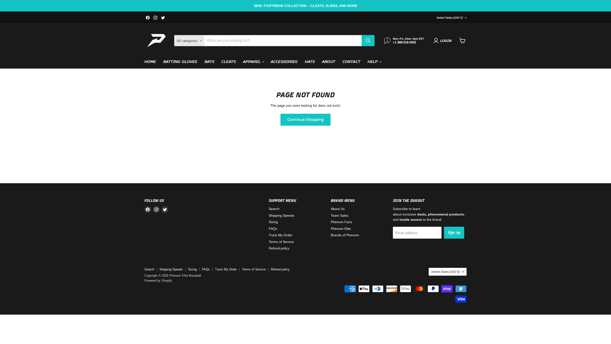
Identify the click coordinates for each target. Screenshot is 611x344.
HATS (310, 61)
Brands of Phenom (345, 235)
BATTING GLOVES (180, 61)
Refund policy (279, 248)
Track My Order (280, 235)
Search (274, 209)
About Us (338, 209)
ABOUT (328, 61)
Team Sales (339, 215)
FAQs (273, 229)
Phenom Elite (341, 229)
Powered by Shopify (158, 280)
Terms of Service (281, 242)
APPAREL (252, 61)
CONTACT (351, 61)
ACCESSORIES (284, 61)
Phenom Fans (341, 222)
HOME (150, 61)
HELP (373, 61)
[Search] (368, 40)
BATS (210, 61)
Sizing (273, 222)
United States (450, 18)
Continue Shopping (305, 119)
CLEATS (228, 61)
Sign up (454, 232)
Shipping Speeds (281, 215)
